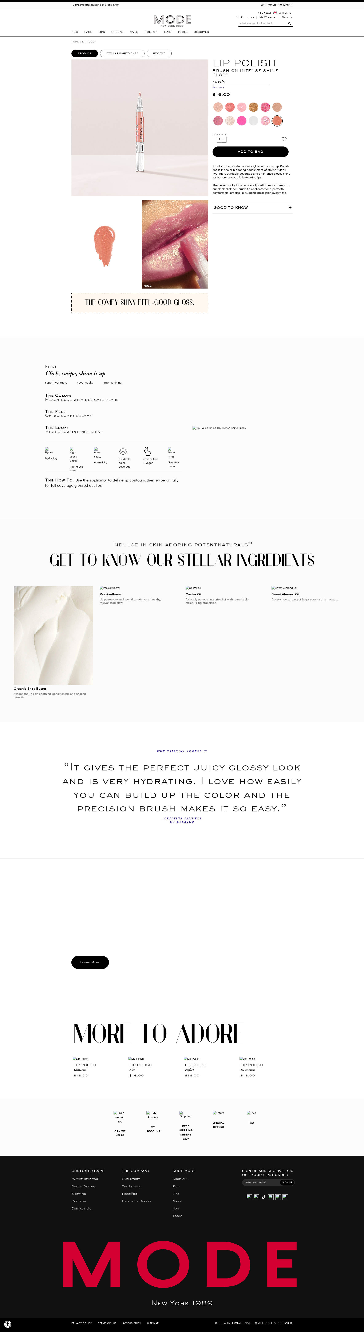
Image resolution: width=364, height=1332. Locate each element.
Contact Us (81, 1208)
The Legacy (131, 1186)
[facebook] (271, 1197)
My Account (245, 17)
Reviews (159, 53)
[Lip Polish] (99, 1059)
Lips (176, 1194)
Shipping (78, 1194)
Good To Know (231, 208)
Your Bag (265, 12)
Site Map (153, 1323)
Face (177, 1186)
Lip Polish (85, 1065)
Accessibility (132, 1323)
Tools (177, 1216)
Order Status (83, 1186)
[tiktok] (264, 1197)
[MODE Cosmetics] (172, 14)
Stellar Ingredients (122, 53)
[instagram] (249, 1197)
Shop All (180, 1179)
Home (75, 42)
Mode (129, 1194)
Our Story (131, 1179)
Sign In (287, 17)
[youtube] (278, 1197)
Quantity (219, 134)
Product (84, 53)
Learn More (90, 962)
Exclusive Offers (136, 1201)
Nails (177, 1201)
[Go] (289, 23)
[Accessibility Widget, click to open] (8, 1324)
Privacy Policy (81, 1323)
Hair (176, 1208)
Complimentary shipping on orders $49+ (96, 5)
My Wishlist (268, 17)
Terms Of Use (107, 1323)
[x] (256, 1197)
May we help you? (85, 1179)
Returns (78, 1201)
